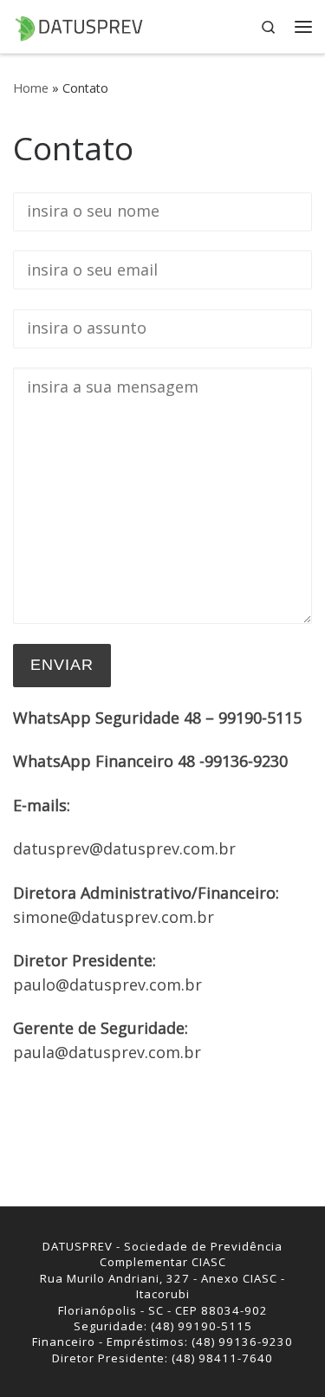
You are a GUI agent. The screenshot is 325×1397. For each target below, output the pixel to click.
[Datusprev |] (78, 25)
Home (31, 88)
